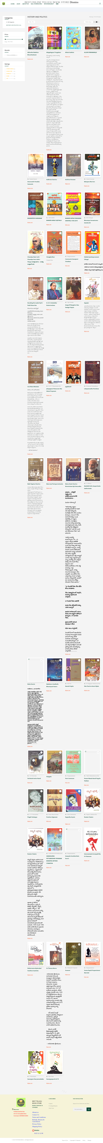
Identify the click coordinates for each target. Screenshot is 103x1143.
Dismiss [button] (74, 2)
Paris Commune (69, 778)
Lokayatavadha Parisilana (91, 388)
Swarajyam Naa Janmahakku (35, 1079)
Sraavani (67, 970)
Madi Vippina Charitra (33, 484)
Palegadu (49, 776)
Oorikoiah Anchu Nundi (34, 778)
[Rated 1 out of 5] (10, 78)
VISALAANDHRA (12, 55)
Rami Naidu (51, 1076)
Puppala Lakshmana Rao (91, 814)
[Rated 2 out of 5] (10, 76)
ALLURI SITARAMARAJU (90, 52)
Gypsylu (86, 303)
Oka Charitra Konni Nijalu (91, 686)
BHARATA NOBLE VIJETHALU (54, 220)
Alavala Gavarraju (90, 179)
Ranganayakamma (71, 256)
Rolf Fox (69, 683)
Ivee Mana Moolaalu (33, 386)
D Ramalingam (33, 1076)
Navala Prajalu (69, 686)
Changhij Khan (50, 257)
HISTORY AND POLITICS (13, 25)
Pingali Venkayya (32, 817)
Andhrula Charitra (51, 179)
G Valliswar (88, 483)
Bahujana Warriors (89, 181)
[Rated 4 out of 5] (10, 71)
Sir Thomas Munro (51, 968)
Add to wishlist (41, 28)
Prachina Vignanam (51, 817)
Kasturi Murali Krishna (53, 814)
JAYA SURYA (52, 217)
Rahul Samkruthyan (71, 814)
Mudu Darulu (31, 684)
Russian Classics (88, 817)
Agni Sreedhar (70, 302)
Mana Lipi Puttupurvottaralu (54, 484)
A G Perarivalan (33, 775)
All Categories (10, 22)
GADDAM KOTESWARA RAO (55, 853)
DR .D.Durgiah (89, 217)
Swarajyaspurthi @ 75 (52, 1079)
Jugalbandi (68, 386)
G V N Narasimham (34, 814)
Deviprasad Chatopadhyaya (92, 386)
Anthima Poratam (70, 179)
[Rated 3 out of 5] (10, 73)
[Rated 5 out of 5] (10, 68)
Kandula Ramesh (33, 179)
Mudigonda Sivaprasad (72, 967)
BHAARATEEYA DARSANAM (34, 218)
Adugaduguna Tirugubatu (53, 52)
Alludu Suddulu (69, 52)
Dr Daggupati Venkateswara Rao (93, 683)
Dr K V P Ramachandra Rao (55, 386)
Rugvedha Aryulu (70, 817)
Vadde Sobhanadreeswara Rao (92, 775)
